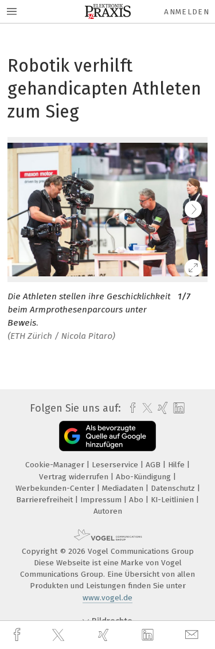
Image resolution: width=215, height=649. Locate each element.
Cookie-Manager (56, 465)
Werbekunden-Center (56, 488)
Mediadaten (124, 488)
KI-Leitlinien (173, 500)
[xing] (105, 635)
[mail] (193, 635)
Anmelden (186, 12)
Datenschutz (174, 488)
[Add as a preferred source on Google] (107, 436)
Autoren (107, 511)
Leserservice (116, 465)
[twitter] (59, 635)
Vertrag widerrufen (75, 477)
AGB (154, 465)
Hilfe (177, 465)
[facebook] (18, 635)
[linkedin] (149, 635)
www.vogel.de (107, 598)
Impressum (102, 500)
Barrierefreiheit (45, 500)
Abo (137, 500)
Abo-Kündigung (144, 477)
